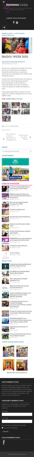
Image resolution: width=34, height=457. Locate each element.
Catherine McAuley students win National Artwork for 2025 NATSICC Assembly (20, 294)
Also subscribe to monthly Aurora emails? (14, 425)
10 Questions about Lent (17, 209)
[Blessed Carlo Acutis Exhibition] (8, 351)
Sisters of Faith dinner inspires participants (20, 232)
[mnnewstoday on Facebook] (13, 22)
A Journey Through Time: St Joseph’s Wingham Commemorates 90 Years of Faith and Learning (20, 303)
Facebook (19, 99)
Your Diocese (14, 126)
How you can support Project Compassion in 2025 (19, 203)
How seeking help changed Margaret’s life (18, 279)
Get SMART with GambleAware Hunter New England (20, 272)
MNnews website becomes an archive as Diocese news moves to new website (20, 195)
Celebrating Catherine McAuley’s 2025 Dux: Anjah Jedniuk (20, 265)
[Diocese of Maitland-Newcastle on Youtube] (17, 22)
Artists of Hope (15, 253)
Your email (5, 418)
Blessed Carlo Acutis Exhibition (20, 217)
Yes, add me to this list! (10, 428)
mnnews (17, 4)
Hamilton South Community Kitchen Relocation (19, 286)
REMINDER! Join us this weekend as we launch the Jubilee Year (20, 239)
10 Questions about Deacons (18, 246)
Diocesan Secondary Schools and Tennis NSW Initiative (20, 335)
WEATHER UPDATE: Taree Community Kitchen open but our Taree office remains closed (20, 320)
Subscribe (5, 431)
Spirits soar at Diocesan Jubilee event (20, 225)
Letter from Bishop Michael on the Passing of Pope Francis (20, 187)
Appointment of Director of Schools (19, 327)
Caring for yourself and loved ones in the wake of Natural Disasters (21, 312)
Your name (5, 411)
